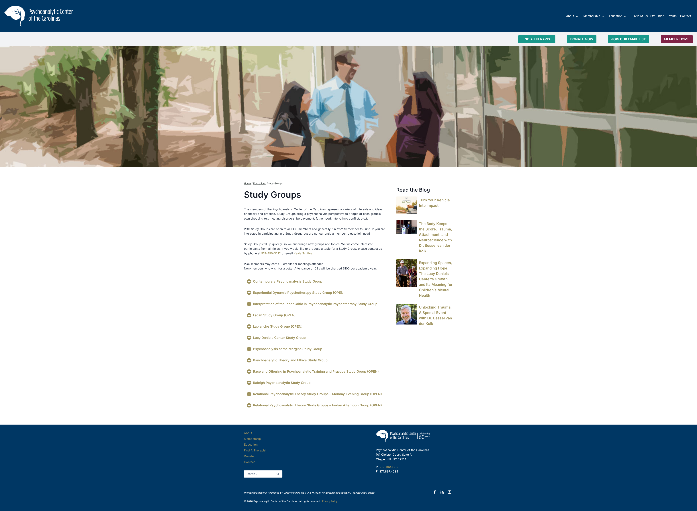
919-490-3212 (271, 253)
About (570, 16)
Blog (661, 16)
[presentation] (406, 205)
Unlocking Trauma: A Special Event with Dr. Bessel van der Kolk (435, 315)
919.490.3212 (389, 467)
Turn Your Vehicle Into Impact (434, 203)
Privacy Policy (329, 501)
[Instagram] (449, 492)
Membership (591, 16)
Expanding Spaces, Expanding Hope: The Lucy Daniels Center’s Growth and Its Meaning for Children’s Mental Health (436, 279)
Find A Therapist (255, 450)
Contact (685, 16)
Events (672, 16)
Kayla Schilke (303, 253)
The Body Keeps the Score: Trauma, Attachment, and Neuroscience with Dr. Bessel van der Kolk (435, 237)
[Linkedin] (442, 492)
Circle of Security (643, 16)
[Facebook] (434, 492)
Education (615, 16)
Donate (249, 456)
